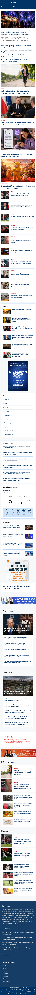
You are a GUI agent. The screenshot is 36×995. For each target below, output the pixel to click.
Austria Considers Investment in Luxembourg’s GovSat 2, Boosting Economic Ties (20, 354)
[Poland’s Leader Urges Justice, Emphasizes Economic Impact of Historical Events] (5, 274)
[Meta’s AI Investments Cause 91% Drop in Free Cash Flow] (29, 536)
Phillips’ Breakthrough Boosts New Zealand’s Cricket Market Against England (23, 890)
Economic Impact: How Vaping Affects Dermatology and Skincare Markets (23, 797)
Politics (6, 399)
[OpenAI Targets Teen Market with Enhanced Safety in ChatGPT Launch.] (18, 143)
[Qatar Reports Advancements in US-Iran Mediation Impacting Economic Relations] (5, 263)
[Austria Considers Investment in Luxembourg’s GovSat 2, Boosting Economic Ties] (7, 355)
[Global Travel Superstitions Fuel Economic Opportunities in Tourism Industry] (5, 285)
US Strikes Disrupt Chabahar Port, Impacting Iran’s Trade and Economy (16, 650)
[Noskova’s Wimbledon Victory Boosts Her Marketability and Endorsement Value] (8, 867)
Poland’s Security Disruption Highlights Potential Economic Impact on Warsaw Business (18, 717)
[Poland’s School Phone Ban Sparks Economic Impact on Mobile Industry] (5, 297)
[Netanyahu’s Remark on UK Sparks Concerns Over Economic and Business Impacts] (5, 195)
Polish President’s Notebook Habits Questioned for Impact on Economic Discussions (17, 711)
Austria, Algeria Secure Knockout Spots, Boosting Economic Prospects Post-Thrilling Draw (23, 882)
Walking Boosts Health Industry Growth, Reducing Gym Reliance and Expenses (22, 772)
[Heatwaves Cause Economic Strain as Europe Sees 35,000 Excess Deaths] (7, 311)
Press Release (8, 431)
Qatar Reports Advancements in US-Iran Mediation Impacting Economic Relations (15, 638)
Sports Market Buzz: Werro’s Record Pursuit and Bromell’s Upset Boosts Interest (23, 874)
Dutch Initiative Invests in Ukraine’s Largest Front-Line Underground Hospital (17, 692)
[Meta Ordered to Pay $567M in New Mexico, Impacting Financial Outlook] (5, 251)
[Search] (34, 6)
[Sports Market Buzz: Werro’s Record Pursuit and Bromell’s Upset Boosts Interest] (8, 875)
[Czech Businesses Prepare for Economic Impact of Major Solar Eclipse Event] (7, 346)
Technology (7, 423)
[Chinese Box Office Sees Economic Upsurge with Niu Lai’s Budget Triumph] (18, 174)
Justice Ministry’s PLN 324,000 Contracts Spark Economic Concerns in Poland (17, 705)
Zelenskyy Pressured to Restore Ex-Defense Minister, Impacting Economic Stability (21, 320)
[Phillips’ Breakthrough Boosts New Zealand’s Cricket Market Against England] (8, 891)
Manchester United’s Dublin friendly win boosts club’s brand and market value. (22, 841)
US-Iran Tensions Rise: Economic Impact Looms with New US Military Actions (17, 661)
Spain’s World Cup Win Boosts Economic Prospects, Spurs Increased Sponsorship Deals (22, 855)
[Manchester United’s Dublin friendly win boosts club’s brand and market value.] (5, 217)
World (6, 403)
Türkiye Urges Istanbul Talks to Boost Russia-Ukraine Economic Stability (16, 656)
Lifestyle (6, 411)
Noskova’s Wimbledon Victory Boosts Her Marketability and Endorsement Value (21, 866)
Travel (6, 419)
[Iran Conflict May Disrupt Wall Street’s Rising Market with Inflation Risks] (5, 229)
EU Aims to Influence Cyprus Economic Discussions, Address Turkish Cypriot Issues (16, 644)
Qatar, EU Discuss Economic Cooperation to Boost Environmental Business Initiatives (13, 553)
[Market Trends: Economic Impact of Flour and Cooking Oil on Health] (8, 822)
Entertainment (8, 434)
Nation (6, 407)
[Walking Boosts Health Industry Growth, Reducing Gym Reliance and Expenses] (18, 79)
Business (7, 415)
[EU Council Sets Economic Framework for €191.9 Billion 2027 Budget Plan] (29, 545)
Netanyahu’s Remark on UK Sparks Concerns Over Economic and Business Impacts (16, 630)
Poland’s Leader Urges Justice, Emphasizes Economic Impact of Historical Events (16, 723)
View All (12, 611)
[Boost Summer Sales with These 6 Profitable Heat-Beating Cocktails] (8, 814)
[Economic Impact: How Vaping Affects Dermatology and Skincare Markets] (8, 798)
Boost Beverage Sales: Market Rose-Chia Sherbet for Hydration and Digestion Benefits (23, 805)
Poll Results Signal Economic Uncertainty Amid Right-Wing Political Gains (17, 699)
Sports (6, 427)
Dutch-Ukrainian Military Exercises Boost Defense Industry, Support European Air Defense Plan (22, 337)
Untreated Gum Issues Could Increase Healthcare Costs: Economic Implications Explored (21, 240)
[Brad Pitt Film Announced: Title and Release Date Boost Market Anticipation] (18, 26)
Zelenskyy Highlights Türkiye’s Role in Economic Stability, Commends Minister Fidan (22, 328)
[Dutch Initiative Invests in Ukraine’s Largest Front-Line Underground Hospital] (18, 686)
